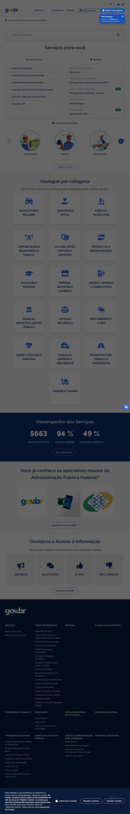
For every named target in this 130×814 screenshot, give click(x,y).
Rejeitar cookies (91, 800)
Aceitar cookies (114, 800)
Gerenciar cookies (68, 800)
